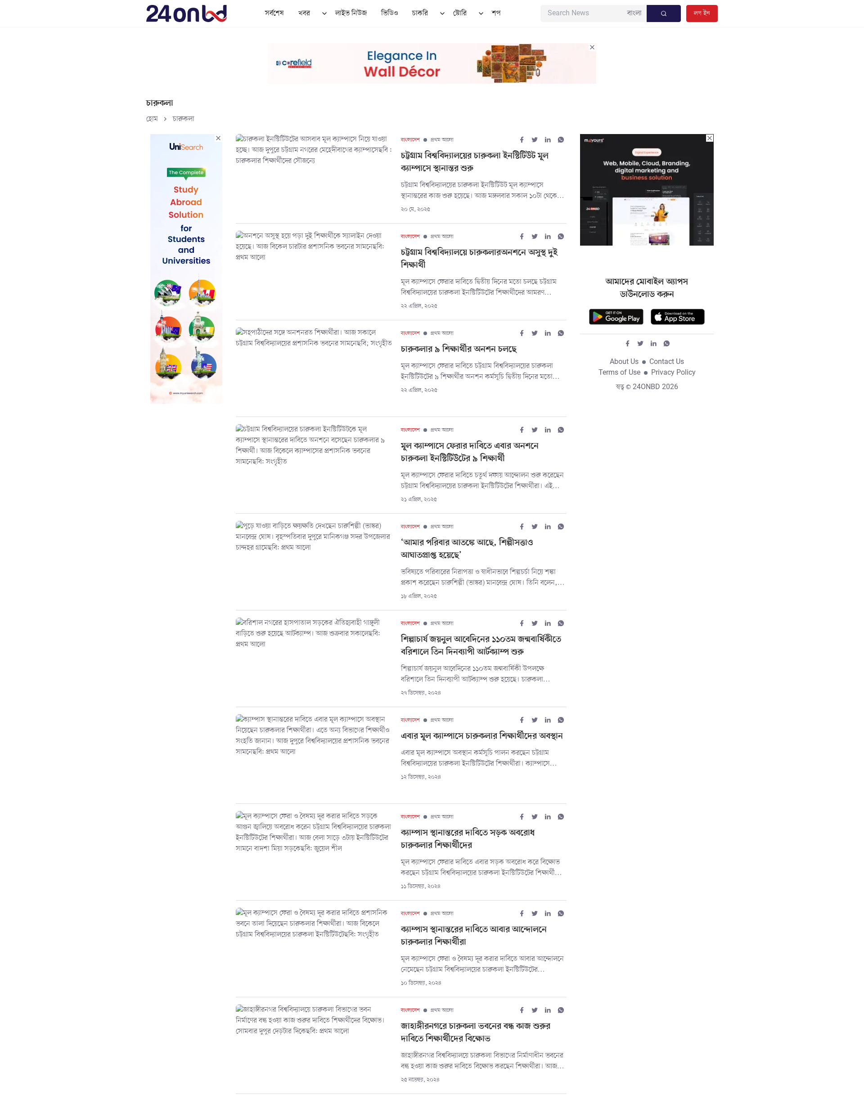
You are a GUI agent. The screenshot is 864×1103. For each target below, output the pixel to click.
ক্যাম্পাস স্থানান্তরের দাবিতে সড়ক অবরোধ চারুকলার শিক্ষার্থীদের (468, 839)
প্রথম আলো (442, 139)
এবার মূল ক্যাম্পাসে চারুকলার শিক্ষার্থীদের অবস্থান (482, 736)
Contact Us (666, 362)
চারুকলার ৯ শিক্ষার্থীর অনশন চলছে (459, 350)
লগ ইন (702, 13)
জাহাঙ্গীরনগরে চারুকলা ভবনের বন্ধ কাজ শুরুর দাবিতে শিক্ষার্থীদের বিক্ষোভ (475, 1033)
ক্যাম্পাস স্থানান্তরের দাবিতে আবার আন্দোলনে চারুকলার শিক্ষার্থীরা (474, 936)
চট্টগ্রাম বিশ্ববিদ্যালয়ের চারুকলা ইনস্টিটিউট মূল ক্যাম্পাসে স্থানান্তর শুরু (475, 162)
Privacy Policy (673, 373)
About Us (624, 362)
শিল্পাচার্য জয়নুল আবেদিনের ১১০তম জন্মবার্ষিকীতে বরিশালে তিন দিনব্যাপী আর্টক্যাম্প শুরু (481, 646)
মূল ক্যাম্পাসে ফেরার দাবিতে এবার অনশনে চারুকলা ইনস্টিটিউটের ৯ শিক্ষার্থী (470, 452)
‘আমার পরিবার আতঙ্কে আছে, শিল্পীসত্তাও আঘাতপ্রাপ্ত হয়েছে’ (467, 549)
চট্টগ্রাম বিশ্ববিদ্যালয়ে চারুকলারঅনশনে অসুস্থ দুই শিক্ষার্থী (479, 259)
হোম (152, 119)
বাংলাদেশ (410, 139)
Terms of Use (619, 373)
